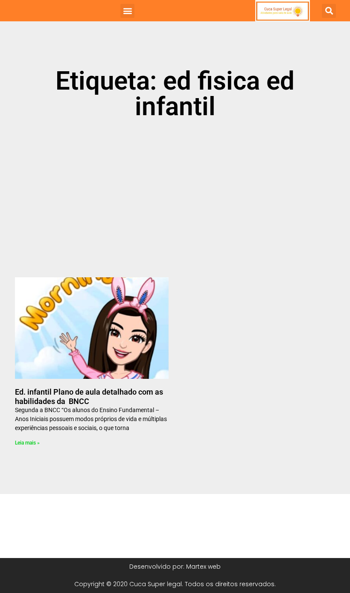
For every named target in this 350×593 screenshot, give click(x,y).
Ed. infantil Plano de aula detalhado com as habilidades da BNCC (89, 396)
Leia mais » (27, 443)
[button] (127, 11)
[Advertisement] (175, 202)
